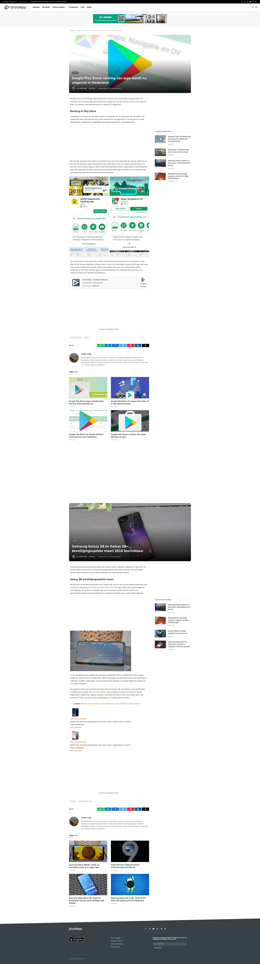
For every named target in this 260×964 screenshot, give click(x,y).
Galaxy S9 (95, 692)
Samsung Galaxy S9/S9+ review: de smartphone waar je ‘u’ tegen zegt (84, 866)
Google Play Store (75, 337)
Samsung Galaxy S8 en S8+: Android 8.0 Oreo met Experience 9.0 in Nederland (128, 899)
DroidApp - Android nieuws (95, 279)
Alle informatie (76, 727)
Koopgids (73, 7)
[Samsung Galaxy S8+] (75, 739)
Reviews (46, 7)
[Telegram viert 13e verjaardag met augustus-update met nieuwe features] (160, 139)
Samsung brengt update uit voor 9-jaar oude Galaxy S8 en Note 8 (179, 163)
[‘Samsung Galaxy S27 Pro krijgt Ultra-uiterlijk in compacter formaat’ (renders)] (160, 644)
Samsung (73, 801)
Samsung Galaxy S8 (78, 719)
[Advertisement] (109, 141)
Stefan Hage (83, 88)
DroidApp (71, 30)
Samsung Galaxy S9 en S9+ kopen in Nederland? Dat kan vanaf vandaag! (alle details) (86, 900)
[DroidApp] (15, 7)
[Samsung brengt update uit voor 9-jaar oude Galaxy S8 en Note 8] (160, 163)
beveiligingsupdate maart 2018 (101, 587)
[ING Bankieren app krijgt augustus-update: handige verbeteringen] (160, 176)
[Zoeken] (256, 7)
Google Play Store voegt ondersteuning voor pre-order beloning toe (86, 402)
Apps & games (59, 7)
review (102, 692)
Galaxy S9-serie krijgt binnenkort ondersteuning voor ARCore (125, 866)
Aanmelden (158, 948)
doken (81, 116)
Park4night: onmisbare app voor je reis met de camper (48, 2)
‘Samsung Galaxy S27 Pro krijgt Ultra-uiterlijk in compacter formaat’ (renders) (179, 644)
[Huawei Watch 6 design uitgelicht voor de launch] (160, 633)
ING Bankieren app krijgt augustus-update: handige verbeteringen (178, 176)
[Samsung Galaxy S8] (75, 716)
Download (143, 284)
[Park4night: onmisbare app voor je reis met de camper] (160, 152)
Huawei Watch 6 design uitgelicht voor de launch (177, 632)
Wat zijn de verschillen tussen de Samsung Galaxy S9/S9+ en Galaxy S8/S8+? (111, 704)
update (86, 337)
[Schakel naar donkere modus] (253, 7)
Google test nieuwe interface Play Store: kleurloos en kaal (128, 435)
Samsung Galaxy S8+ (78, 742)
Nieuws (36, 7)
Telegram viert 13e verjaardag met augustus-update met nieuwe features (179, 139)
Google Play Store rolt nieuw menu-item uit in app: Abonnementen (130, 402)
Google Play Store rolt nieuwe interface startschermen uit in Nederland (86, 435)
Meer (89, 7)
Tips (82, 7)
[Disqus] (109, 473)
